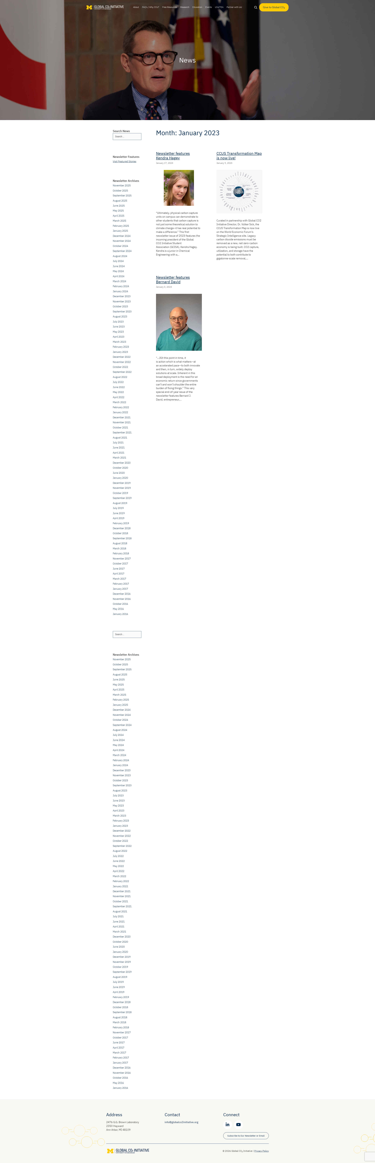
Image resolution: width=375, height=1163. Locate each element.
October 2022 (120, 367)
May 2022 (118, 392)
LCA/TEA (219, 7)
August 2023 (120, 316)
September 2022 (122, 372)
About (136, 7)
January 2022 (120, 412)
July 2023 (118, 321)
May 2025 (118, 210)
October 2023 (120, 306)
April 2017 (118, 573)
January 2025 (120, 230)
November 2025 (122, 185)
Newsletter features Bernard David (173, 279)
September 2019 (122, 498)
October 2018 (120, 533)
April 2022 (118, 397)
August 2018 (120, 543)
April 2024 (118, 276)
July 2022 (118, 382)
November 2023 (122, 301)
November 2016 (122, 599)
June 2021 (119, 447)
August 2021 (120, 437)
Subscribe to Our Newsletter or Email (246, 1135)
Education (197, 7)
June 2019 (119, 513)
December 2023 (122, 296)
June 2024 (119, 266)
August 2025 (120, 200)
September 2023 (122, 311)
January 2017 (120, 588)
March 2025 (119, 220)
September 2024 (122, 251)
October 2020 (120, 467)
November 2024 (122, 240)
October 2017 (120, 563)
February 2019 (121, 523)
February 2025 (121, 225)
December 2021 (122, 417)
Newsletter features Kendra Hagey (173, 155)
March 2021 (119, 457)
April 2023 (118, 336)
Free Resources (169, 7)
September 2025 (122, 195)
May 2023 (118, 331)
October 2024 (120, 246)
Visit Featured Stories (124, 161)
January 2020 (120, 477)
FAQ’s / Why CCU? (150, 7)
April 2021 (118, 452)
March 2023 (119, 341)
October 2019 (120, 493)
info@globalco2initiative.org (181, 1122)
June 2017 (119, 568)
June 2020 (119, 472)
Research (184, 7)
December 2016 (122, 593)
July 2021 (118, 442)
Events (208, 7)
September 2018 (122, 538)
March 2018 (119, 548)
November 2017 (122, 558)
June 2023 (119, 326)
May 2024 (118, 271)
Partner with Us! (234, 7)
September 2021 (122, 432)
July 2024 (118, 261)
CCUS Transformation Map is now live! (239, 155)
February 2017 (121, 583)
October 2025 (120, 190)
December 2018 (122, 528)
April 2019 (118, 518)
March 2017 (119, 578)
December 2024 (122, 236)
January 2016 (120, 614)
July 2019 (118, 508)
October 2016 (120, 603)
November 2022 (122, 362)
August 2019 (120, 503)
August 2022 (120, 377)
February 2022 (121, 407)
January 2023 (120, 351)
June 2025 (119, 205)
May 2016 (118, 608)
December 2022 (122, 356)
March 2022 (119, 402)
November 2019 (122, 488)
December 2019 (122, 483)
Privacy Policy (261, 1150)
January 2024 (120, 291)
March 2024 (119, 281)
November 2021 (122, 422)
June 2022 (119, 387)
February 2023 (121, 346)
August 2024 (120, 256)
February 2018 (121, 553)
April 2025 (118, 215)
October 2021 (120, 427)
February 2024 (121, 286)
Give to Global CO (274, 7)
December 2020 (122, 462)
